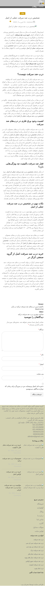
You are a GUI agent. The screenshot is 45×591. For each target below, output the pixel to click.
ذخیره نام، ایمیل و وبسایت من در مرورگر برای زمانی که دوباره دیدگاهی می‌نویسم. (24, 387)
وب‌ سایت (40, 374)
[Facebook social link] (41, 297)
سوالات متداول (38, 527)
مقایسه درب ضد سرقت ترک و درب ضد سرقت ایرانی (12, 487)
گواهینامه (40, 508)
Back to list (39, 309)
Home (41, 7)
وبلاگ (41, 512)
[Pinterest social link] (31, 297)
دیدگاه (40, 329)
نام (41, 355)
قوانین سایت (39, 531)
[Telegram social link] (20, 297)
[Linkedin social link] (26, 297)
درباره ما (40, 516)
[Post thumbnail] (32, 449)
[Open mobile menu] (2, 3)
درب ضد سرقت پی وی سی (34, 547)
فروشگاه (40, 504)
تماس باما (40, 519)
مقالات (34, 7)
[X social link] (36, 297)
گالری (41, 523)
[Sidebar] (42, 588)
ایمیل (41, 364)
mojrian (29, 22)
